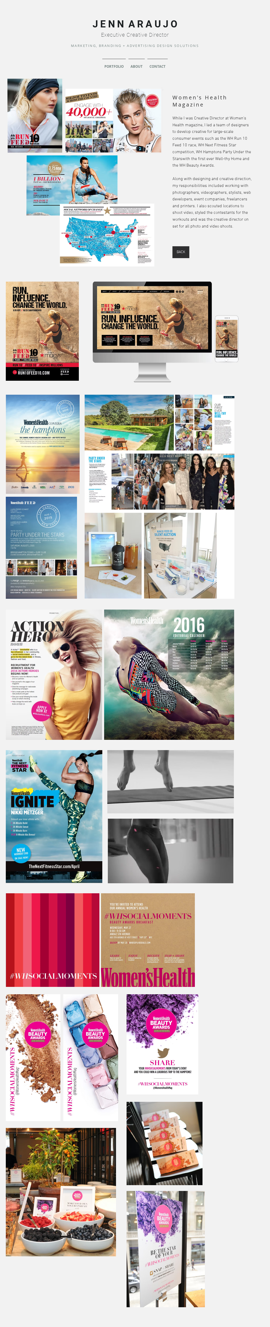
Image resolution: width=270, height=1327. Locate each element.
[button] (170, 807)
